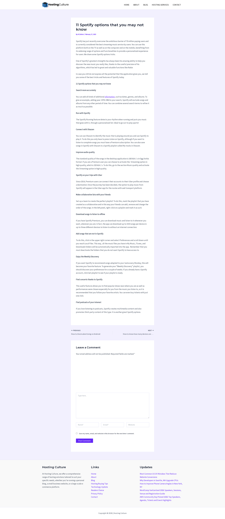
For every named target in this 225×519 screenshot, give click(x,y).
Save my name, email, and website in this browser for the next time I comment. (106, 433)
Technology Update (99, 487)
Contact (177, 5)
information (110, 96)
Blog (145, 5)
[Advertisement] (113, 375)
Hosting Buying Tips (99, 483)
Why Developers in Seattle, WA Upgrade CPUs (159, 480)
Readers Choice (97, 490)
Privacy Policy (97, 493)
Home (126, 5)
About (136, 5)
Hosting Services (160, 5)
